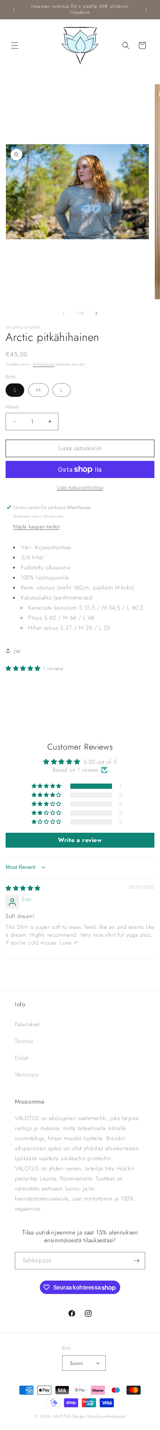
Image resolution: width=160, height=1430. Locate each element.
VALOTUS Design (68, 1416)
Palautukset (27, 1024)
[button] (15, 45)
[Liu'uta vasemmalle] (63, 313)
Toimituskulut (43, 364)
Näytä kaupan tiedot (36, 526)
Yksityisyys (27, 1074)
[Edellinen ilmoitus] (14, 9)
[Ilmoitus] (146, 9)
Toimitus (24, 1041)
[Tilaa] (136, 1260)
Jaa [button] (17, 650)
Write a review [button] (80, 840)
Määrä (12, 406)
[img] (23, 888)
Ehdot (21, 1058)
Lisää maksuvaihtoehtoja (80, 487)
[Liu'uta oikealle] (96, 313)
